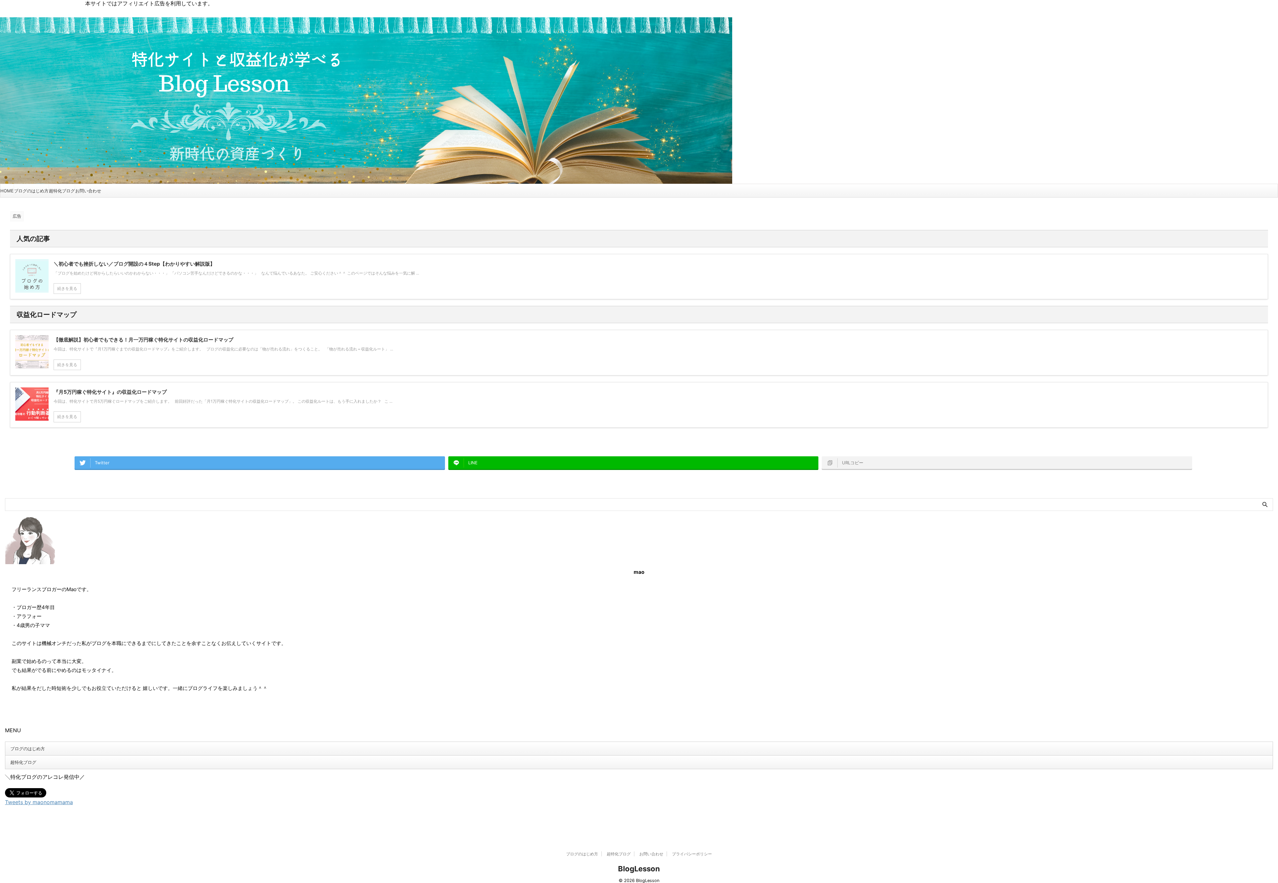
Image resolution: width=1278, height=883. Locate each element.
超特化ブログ (62, 190)
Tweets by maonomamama (39, 802)
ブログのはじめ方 (31, 190)
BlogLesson (639, 868)
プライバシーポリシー (692, 853)
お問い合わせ (88, 190)
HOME (7, 190)
